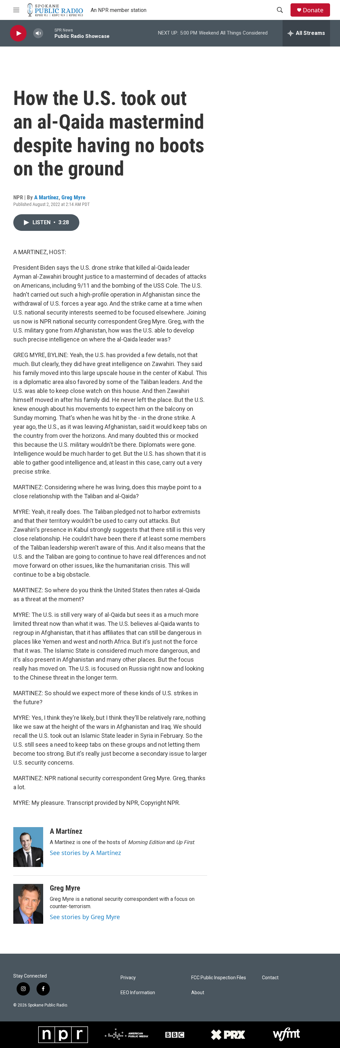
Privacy (128, 977)
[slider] (49, 33)
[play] (18, 33)
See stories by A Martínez (85, 853)
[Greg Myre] (28, 904)
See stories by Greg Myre (85, 917)
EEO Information (138, 992)
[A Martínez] (28, 847)
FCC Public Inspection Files (218, 977)
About (197, 992)
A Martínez (46, 197)
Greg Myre (73, 197)
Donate (313, 10)
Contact (270, 977)
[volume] (38, 33)
